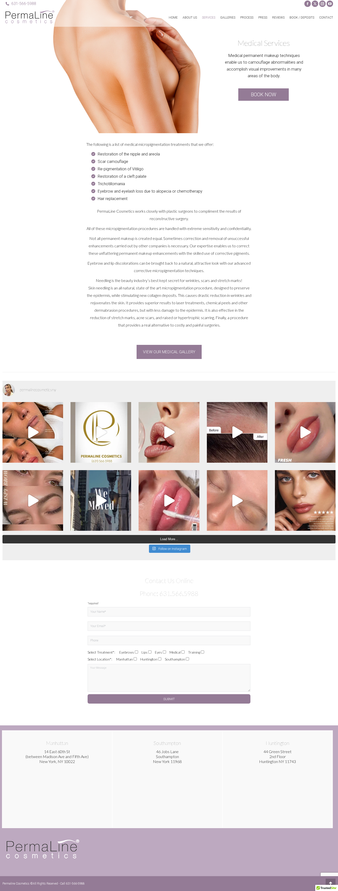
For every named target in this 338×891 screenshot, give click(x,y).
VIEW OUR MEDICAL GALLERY (169, 352)
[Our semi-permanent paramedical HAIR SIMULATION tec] (237, 432)
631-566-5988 (23, 3)
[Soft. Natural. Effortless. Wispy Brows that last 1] (32, 500)
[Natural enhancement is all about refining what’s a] (32, 432)
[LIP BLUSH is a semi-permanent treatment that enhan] (305, 432)
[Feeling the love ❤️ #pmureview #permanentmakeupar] (305, 500)
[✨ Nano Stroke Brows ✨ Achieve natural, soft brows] (237, 500)
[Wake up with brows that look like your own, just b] (101, 432)
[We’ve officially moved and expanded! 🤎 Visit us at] (101, 500)
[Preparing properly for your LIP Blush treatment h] (169, 432)
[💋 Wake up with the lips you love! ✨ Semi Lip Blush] (169, 500)
